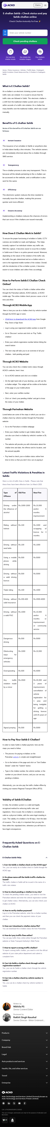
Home (5, 70)
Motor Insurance (13, 70)
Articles (23, 70)
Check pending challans (25, 41)
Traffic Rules (31, 70)
